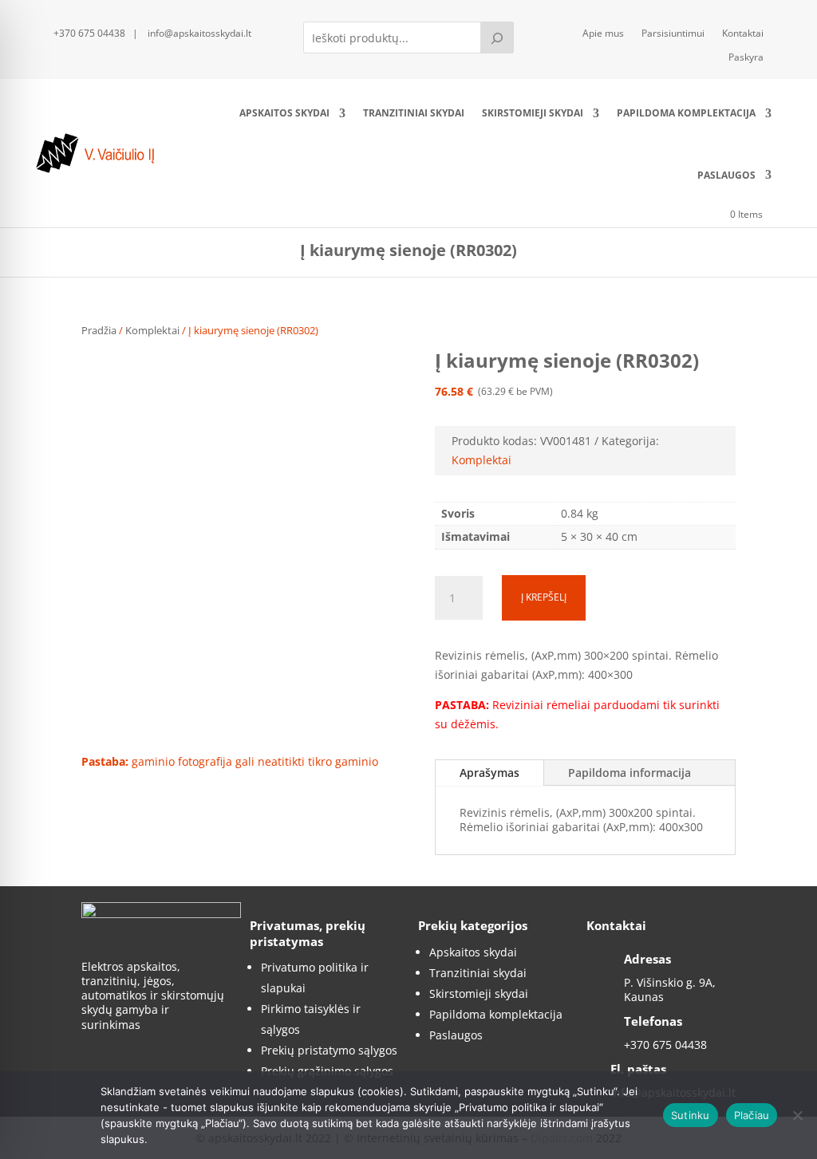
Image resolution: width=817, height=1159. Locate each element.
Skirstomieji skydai (532, 113)
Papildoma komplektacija (686, 113)
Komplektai (152, 330)
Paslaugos (726, 175)
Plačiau (752, 1115)
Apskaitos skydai (284, 113)
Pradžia (98, 330)
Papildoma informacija (629, 772)
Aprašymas (489, 772)
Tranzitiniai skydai (413, 113)
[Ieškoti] (497, 37)
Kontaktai (743, 34)
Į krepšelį (543, 597)
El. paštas (638, 1069)
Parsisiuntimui (673, 34)
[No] (797, 1115)
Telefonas (653, 1021)
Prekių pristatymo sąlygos (329, 1050)
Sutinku (690, 1115)
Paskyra (746, 58)
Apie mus (603, 34)
